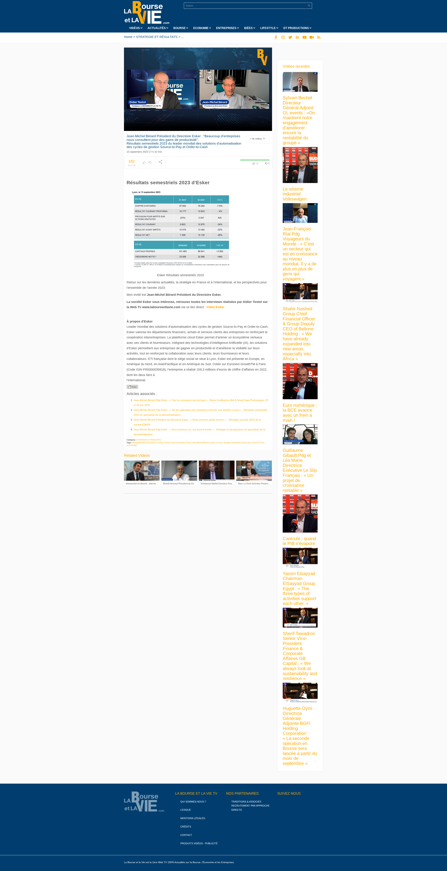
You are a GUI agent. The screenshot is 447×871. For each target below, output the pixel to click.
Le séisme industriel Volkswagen (295, 194)
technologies (132, 445)
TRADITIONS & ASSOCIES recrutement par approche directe (250, 805)
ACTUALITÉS (157, 28)
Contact (186, 835)
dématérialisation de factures (144, 443)
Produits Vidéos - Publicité (199, 843)
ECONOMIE (201, 28)
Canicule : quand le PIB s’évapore (299, 541)
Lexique (185, 809)
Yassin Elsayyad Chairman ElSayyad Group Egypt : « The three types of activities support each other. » (299, 588)
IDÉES (248, 28)
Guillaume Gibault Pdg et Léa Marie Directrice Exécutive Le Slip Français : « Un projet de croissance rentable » (300, 470)
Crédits (185, 826)
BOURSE (179, 28)
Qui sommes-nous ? (193, 801)
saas (249, 443)
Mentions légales (192, 818)
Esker (188, 443)
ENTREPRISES (226, 28)
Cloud (166, 443)
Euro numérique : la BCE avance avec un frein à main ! (300, 413)
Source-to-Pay (258, 443)
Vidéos (135, 28)
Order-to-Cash (216, 443)
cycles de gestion (177, 443)
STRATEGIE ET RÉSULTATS (156, 37)
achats (160, 443)
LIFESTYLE (268, 28)
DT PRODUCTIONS (296, 28)
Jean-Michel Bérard (200, 443)
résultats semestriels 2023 (234, 443)
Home (128, 37)
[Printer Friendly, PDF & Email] (132, 387)
